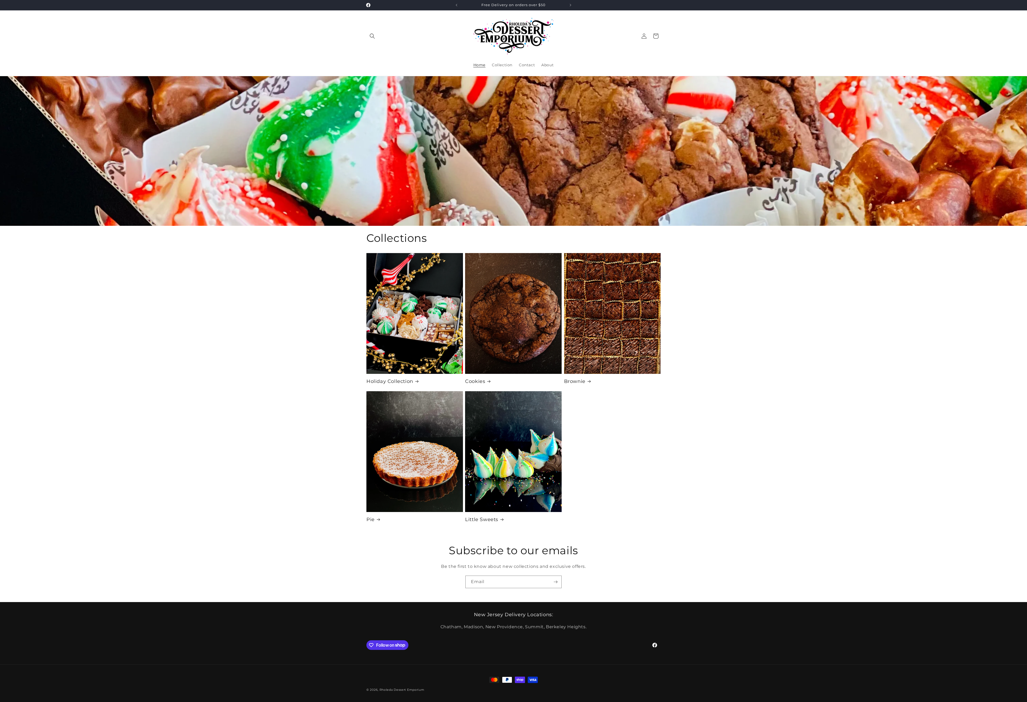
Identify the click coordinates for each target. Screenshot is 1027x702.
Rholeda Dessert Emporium (402, 690)
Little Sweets (481, 519)
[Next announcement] (570, 5)
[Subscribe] (555, 582)
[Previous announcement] (456, 5)
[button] (372, 36)
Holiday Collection (389, 381)
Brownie (574, 381)
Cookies (475, 381)
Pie (370, 519)
